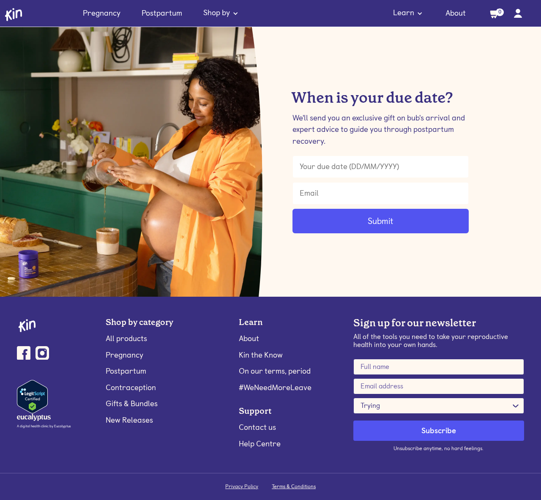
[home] (13, 14)
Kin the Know (261, 354)
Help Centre (260, 443)
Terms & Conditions (294, 486)
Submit (380, 221)
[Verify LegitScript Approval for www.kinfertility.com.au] (32, 396)
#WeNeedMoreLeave (275, 387)
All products (126, 338)
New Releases (129, 419)
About (455, 12)
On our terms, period (275, 370)
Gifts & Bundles (132, 403)
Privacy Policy (241, 486)
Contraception (131, 387)
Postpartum (162, 12)
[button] (221, 13)
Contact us (257, 427)
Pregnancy (101, 12)
